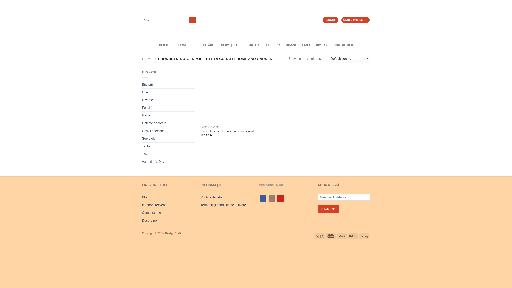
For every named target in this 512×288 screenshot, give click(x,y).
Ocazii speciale (298, 45)
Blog (145, 197)
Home (147, 59)
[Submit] (192, 20)
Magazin (148, 115)
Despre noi (150, 220)
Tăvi (145, 154)
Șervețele (229, 45)
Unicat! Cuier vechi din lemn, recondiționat (227, 131)
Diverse (322, 45)
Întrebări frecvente (154, 205)
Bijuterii (253, 45)
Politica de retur (212, 197)
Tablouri (273, 45)
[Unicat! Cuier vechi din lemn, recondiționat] (227, 97)
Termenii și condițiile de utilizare (223, 205)
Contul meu (343, 45)
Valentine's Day (153, 161)
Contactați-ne (151, 212)
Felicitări (205, 45)
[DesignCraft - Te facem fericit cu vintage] (256, 20)
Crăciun (147, 92)
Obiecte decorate (174, 45)
